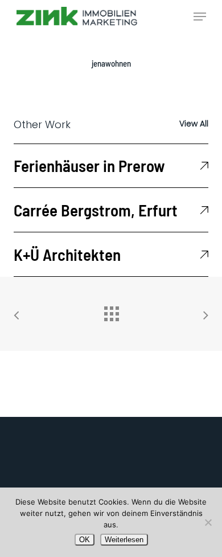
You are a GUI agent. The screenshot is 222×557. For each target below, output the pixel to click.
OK (84, 539)
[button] (200, 16)
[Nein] (207, 522)
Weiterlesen (124, 539)
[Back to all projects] (111, 311)
